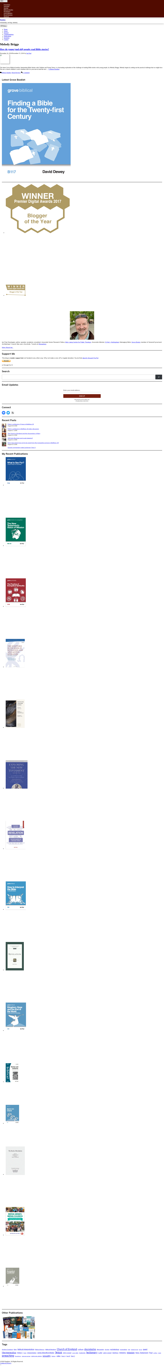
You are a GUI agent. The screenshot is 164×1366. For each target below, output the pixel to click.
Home (5, 29)
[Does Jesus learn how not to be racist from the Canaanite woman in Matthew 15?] (4, 444)
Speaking (6, 38)
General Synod (134, 1349)
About (6, 31)
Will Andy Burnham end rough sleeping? (20, 438)
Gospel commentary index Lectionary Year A (21, 447)
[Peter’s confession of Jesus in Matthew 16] (4, 425)
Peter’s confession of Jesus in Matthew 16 (21, 424)
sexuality (47, 1356)
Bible (15, 1349)
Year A (63, 1356)
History (20, 1353)
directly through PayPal (90, 358)
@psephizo (42, 344)
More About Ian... (7, 347)
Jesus (58, 1352)
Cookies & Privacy (5, 1363)
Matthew (115, 1353)
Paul (151, 1353)
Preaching (7, 4)
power (159, 1353)
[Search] (158, 377)
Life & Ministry (8, 13)
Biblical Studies (8, 10)
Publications (7, 36)
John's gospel (67, 1353)
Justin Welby (75, 1353)
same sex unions (36, 1356)
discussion (100, 1349)
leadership (82, 1353)
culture (80, 1349)
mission (131, 1352)
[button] (1, 1365)
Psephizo (2, 20)
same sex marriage (26, 1356)
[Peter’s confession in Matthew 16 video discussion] (4, 430)
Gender (6, 8)
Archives (6, 16)
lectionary (91, 1352)
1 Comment (26, 72)
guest (145, 1349)
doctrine (107, 1349)
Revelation (7, 11)
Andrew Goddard (7, 1349)
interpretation (31, 1353)
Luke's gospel (107, 1353)
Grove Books (136, 342)
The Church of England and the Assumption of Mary (24, 433)
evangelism (123, 1349)
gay (129, 1349)
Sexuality (6, 6)
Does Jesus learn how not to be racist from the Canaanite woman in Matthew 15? (33, 443)
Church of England (67, 1349)
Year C (73, 1356)
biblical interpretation (26, 1349)
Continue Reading (53, 69)
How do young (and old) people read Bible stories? (24, 49)
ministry (122, 1352)
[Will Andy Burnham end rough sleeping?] (4, 439)
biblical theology (50, 1349)
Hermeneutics (9, 1352)
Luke (100, 1353)
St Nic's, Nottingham (112, 342)
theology (54, 1356)
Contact (6, 39)
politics (155, 1353)
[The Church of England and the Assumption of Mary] (4, 435)
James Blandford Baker (45, 1353)
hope (24, 1353)
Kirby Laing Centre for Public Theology (78, 342)
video (58, 1356)
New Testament (141, 1353)
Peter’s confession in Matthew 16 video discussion (23, 429)
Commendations (9, 34)
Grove (140, 1349)
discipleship (90, 1349)
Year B (68, 1356)
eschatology (114, 1349)
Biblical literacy (40, 1349)
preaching (8, 1355)
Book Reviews (8, 15)
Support (6, 33)
